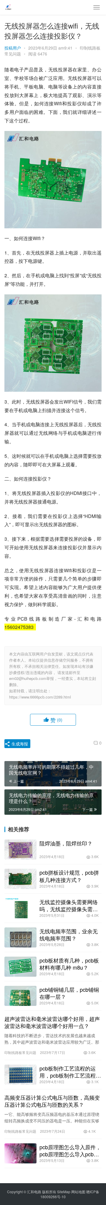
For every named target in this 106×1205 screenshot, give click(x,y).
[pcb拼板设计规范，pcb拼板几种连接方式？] (20, 879)
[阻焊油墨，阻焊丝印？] (20, 850)
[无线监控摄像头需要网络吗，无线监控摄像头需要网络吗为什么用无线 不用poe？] (20, 908)
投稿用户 (12, 48)
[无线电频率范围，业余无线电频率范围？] (20, 937)
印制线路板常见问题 (20, 1052)
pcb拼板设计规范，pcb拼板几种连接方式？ (69, 876)
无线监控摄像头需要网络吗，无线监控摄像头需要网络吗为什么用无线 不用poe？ (69, 905)
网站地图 (78, 1191)
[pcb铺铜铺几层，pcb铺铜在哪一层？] (20, 996)
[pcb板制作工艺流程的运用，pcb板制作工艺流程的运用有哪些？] (20, 1075)
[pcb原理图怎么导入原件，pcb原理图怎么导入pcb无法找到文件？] (20, 1153)
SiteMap (63, 1191)
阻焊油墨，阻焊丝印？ (65, 843)
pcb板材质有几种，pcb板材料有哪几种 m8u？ (69, 964)
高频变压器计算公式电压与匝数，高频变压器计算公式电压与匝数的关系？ (52, 1101)
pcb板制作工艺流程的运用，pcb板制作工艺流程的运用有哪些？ (70, 1072)
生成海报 (19, 744)
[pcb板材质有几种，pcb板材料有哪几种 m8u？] (20, 967)
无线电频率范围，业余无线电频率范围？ (68, 934)
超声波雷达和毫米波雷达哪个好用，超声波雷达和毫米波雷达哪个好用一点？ (52, 1022)
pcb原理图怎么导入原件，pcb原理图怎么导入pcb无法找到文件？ (70, 1150)
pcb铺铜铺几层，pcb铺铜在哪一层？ (69, 993)
